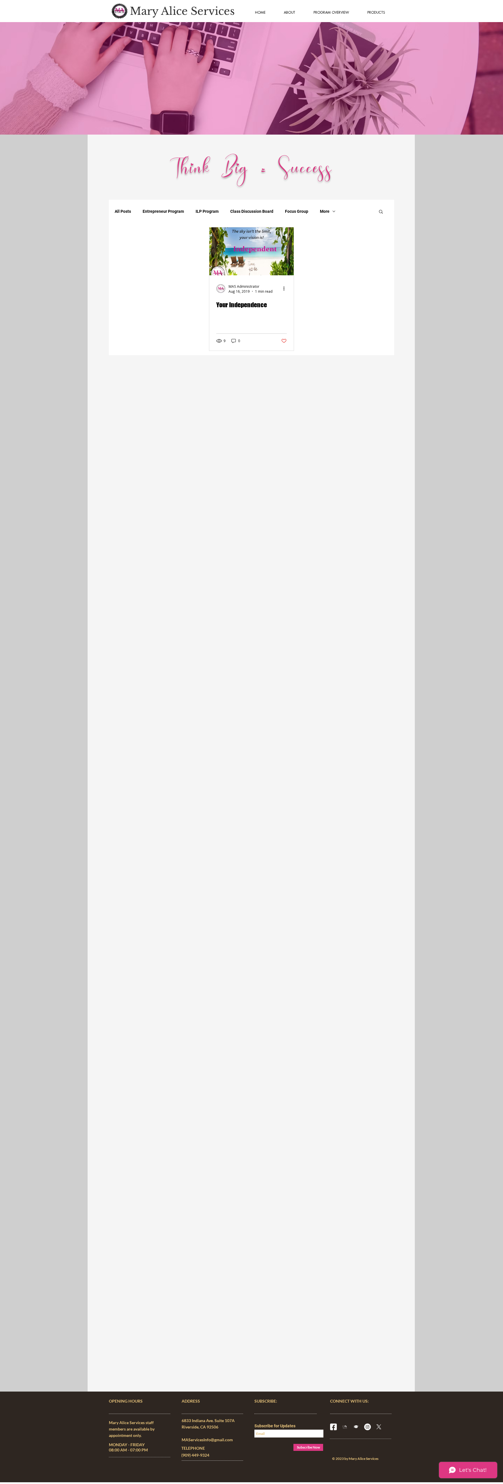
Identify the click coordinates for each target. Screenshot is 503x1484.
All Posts (123, 211)
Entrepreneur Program (163, 211)
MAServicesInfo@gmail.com (207, 1439)
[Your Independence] (251, 251)
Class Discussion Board (251, 211)
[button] (381, 212)
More (325, 211)
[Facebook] (333, 1427)
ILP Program (207, 211)
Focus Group (296, 211)
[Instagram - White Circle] (367, 1427)
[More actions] (285, 288)
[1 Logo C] (344, 1427)
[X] (379, 1427)
